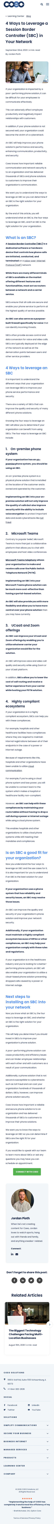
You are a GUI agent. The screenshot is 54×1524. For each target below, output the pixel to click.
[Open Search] (42, 4)
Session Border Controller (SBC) (25, 243)
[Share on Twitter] (31, 1280)
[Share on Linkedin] (23, 1280)
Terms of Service (21, 1518)
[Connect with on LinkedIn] (13, 1254)
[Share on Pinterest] (39, 1280)
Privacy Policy (34, 1518)
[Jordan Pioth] (22, 1200)
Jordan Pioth (14, 54)
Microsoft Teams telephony (21, 560)
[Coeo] (17, 4)
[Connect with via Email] (17, 1254)
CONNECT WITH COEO (27, 1171)
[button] (49, 1324)
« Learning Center (15, 16)
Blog (28, 16)
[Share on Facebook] (14, 1280)
